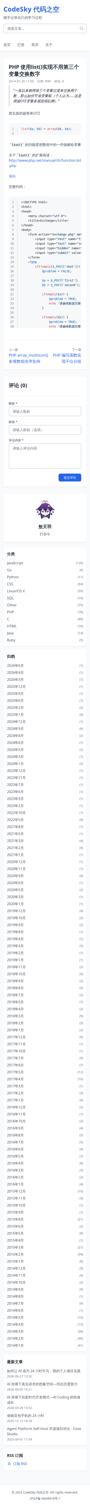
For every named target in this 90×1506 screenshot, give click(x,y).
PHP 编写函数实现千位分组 (67, 358)
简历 (34, 44)
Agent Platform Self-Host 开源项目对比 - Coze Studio (44, 1431)
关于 (48, 44)
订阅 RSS (20, 1463)
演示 (12, 176)
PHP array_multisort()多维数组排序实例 (28, 358)
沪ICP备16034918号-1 (45, 1498)
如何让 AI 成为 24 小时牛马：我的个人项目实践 (44, 1370)
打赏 (20, 44)
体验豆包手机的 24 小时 (25, 1415)
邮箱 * (13, 422)
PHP (48, 81)
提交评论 (70, 477)
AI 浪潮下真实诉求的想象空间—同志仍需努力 (42, 1384)
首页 (6, 44)
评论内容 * (16, 440)
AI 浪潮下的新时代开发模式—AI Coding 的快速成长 (43, 1400)
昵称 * (13, 403)
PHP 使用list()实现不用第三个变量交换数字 (44, 70)
